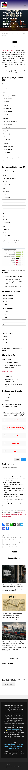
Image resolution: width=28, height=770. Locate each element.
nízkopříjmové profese (13, 542)
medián (4, 539)
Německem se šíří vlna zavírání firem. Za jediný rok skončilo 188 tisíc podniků (13, 585)
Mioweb (17, 754)
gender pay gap (6, 537)
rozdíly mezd (14, 544)
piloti (20, 542)
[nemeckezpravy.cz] (4, 5)
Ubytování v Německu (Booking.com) (13, 744)
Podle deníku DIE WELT (8, 50)
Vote (23, 459)
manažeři (19, 537)
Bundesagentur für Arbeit (14, 535)
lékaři (14, 537)
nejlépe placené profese (17, 539)
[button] (16, 420)
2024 (7, 535)
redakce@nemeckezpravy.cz (14, 729)
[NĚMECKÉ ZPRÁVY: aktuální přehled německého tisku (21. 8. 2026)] (14, 602)
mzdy (9, 539)
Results (17, 459)
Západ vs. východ (7, 371)
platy (24, 542)
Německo (5, 542)
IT (11, 537)
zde (21, 73)
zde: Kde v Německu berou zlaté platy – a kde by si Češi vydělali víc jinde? (14, 514)
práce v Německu (6, 544)
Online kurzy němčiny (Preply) (12, 746)
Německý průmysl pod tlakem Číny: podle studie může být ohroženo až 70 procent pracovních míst (13, 643)
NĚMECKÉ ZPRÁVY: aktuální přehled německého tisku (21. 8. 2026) (12, 614)
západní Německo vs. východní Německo (11, 546)
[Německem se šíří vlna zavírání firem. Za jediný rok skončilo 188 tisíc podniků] (14, 574)
